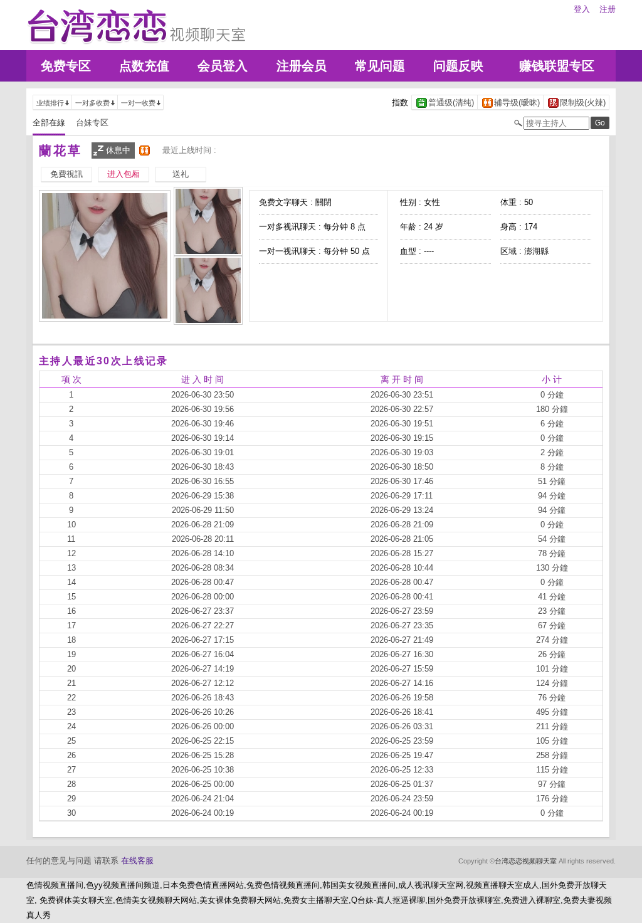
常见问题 (380, 66)
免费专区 (66, 66)
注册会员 (301, 66)
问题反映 (458, 66)
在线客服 (137, 860)
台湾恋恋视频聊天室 (526, 861)
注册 (607, 9)
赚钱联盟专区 (556, 66)
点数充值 (144, 66)
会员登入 (222, 66)
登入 (582, 9)
